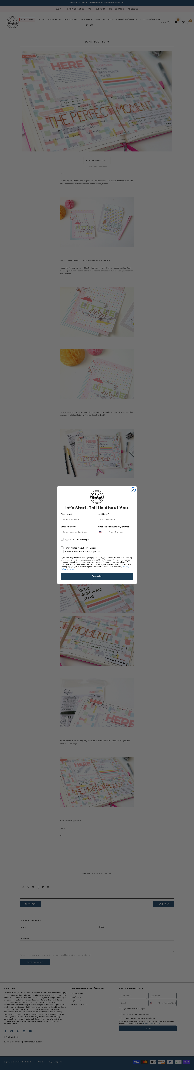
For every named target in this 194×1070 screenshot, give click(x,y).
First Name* (66, 514)
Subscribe (97, 576)
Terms (71, 569)
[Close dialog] (133, 489)
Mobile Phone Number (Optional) (113, 526)
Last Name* (103, 514)
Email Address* (68, 526)
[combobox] (102, 532)
